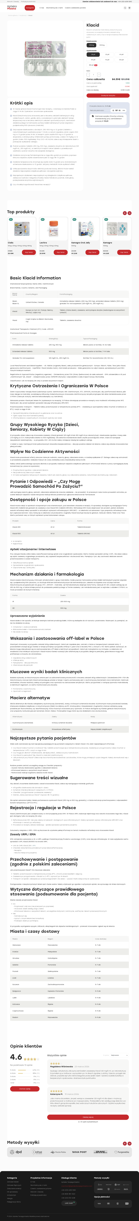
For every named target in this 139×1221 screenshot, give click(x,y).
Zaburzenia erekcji (14, 1188)
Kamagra (107, 243)
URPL (34, 845)
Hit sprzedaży (12, 1192)
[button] (124, 1143)
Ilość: (88, 71)
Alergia (9, 1198)
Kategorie (30, 8)
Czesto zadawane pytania (75, 8)
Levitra (43, 243)
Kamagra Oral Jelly (80, 243)
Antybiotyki (23, 15)
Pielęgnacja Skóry (14, 1202)
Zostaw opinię (24, 1089)
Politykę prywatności (28, 1)
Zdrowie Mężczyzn (14, 1185)
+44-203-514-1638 (68, 1198)
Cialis (10, 243)
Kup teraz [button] (29, 252)
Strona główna (12, 15)
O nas (42, 8)
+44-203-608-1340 (125, 1)
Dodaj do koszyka (108, 95)
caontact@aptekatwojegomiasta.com (76, 1186)
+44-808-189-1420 (68, 1194)
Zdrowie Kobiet (13, 1182)
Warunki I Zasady (13, 1)
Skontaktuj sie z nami (54, 8)
